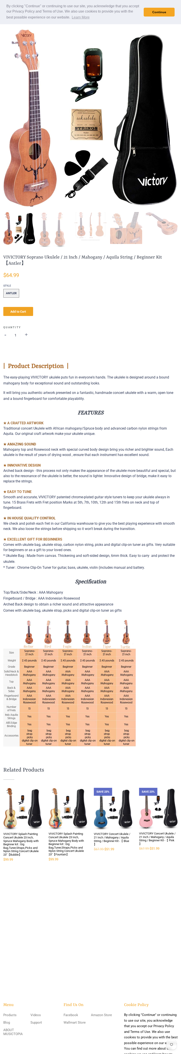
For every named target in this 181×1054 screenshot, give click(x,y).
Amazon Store (101, 1015)
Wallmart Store (75, 1022)
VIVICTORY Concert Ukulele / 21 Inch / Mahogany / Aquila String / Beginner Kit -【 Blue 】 (112, 839)
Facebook (71, 1015)
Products (10, 1015)
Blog (6, 1022)
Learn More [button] (81, 17)
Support (36, 1022)
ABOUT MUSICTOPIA (13, 1032)
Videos (35, 1015)
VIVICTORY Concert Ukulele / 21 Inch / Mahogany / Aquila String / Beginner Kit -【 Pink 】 (157, 838)
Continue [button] (159, 12)
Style (7, 285)
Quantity (12, 327)
